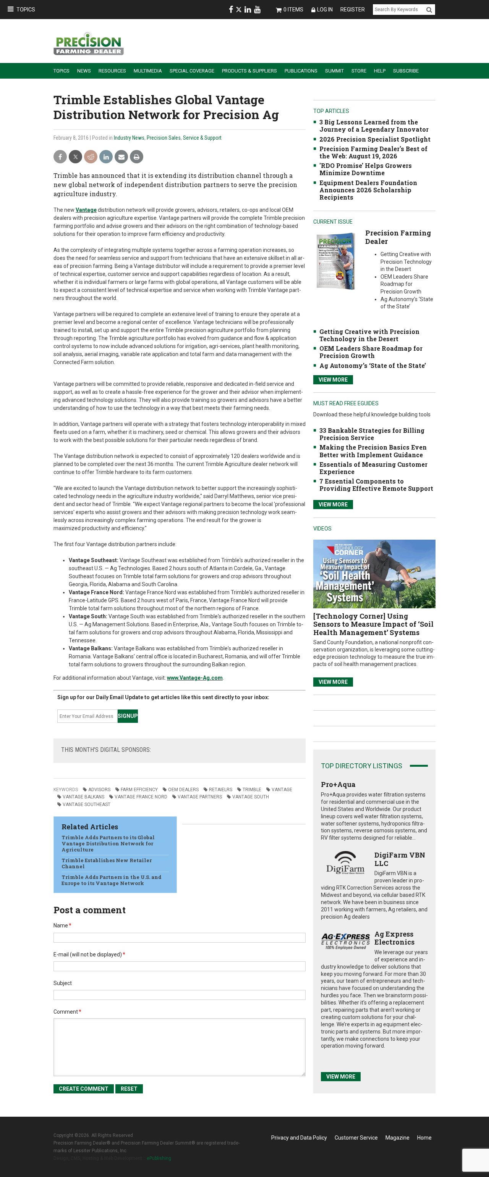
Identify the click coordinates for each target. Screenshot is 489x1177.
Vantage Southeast (86, 804)
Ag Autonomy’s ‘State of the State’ (372, 365)
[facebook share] (60, 157)
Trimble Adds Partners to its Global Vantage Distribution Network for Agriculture (108, 843)
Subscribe (406, 71)
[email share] (121, 157)
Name (62, 925)
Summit (334, 71)
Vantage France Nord (141, 797)
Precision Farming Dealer (398, 237)
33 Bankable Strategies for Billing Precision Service (371, 434)
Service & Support (202, 138)
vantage (282, 789)
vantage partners (200, 797)
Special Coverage (192, 71)
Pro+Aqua (338, 784)
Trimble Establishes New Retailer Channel (107, 863)
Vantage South (250, 797)
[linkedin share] (106, 157)
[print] (136, 157)
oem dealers (183, 789)
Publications (301, 71)
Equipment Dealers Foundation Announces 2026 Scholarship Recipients (368, 190)
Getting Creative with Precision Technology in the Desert (369, 335)
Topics (25, 9)
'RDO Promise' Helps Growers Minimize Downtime (365, 169)
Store (358, 71)
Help (379, 71)
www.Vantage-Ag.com (195, 678)
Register (352, 9)
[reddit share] (90, 157)
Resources (112, 71)
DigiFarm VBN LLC (399, 859)
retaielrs (220, 789)
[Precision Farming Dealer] (335, 260)
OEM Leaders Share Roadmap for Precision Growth (371, 352)
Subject (62, 983)
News (84, 71)
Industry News (129, 138)
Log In (325, 9)
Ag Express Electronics (394, 938)
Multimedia (148, 71)
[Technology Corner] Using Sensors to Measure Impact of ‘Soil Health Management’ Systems (373, 624)
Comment (67, 1012)
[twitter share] (75, 157)
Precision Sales (164, 138)
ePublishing (159, 1158)
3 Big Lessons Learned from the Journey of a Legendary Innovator (374, 125)
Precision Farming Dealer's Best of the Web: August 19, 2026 (373, 152)
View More (333, 380)
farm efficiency (139, 789)
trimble (252, 789)
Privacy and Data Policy (299, 1138)
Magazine (397, 1138)
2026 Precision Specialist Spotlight (375, 139)
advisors (99, 789)
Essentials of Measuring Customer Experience (373, 468)
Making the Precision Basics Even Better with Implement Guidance (373, 450)
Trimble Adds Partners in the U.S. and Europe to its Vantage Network (112, 880)
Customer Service (356, 1138)
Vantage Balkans (83, 797)
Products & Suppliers (249, 71)
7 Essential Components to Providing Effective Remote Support (376, 484)
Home (424, 1138)
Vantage (86, 210)
